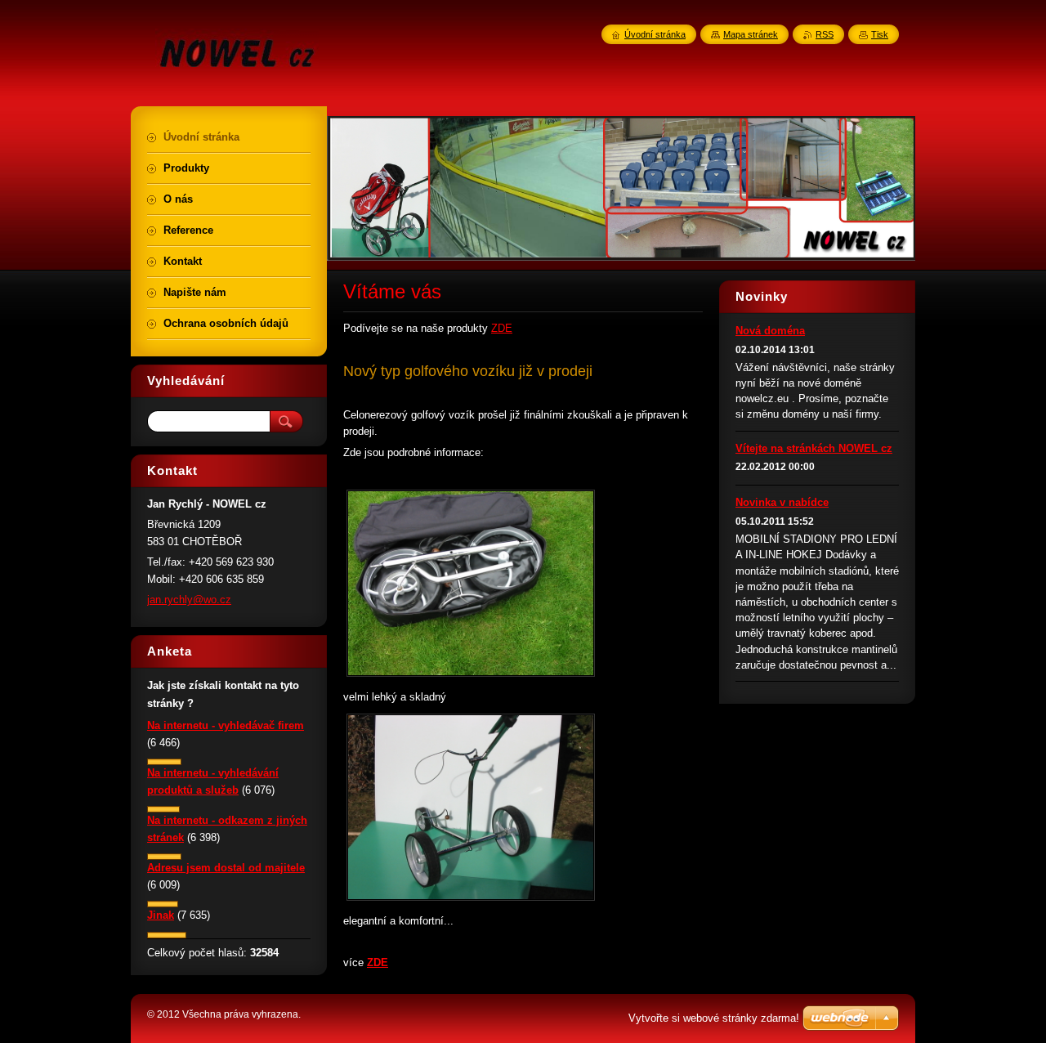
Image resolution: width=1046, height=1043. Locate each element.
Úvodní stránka (655, 34)
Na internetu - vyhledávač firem (225, 725)
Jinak (160, 915)
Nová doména (770, 331)
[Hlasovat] (164, 761)
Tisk (879, 34)
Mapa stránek (750, 34)
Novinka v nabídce (782, 502)
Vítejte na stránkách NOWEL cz (813, 448)
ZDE (501, 328)
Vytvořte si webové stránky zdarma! (713, 1018)
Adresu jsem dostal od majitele (226, 868)
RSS (825, 34)
